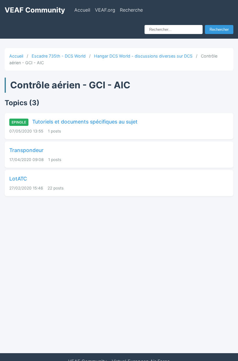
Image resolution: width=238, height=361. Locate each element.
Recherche (131, 10)
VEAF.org (105, 10)
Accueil (82, 10)
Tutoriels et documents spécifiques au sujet (75, 122)
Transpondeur (26, 150)
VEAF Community (35, 10)
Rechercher (219, 29)
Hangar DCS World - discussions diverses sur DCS (143, 55)
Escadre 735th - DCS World (59, 55)
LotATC (18, 179)
